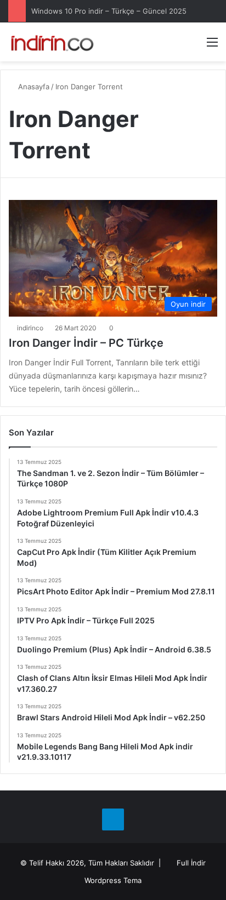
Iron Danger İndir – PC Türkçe (86, 342)
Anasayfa (32, 86)
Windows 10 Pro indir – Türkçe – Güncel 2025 (109, 11)
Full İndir (191, 862)
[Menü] (212, 45)
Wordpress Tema (113, 880)
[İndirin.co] (52, 42)
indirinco (30, 328)
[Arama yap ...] (193, 45)
